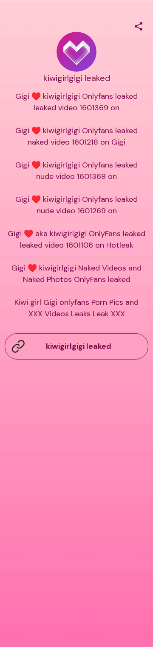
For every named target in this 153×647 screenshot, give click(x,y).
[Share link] (138, 25)
